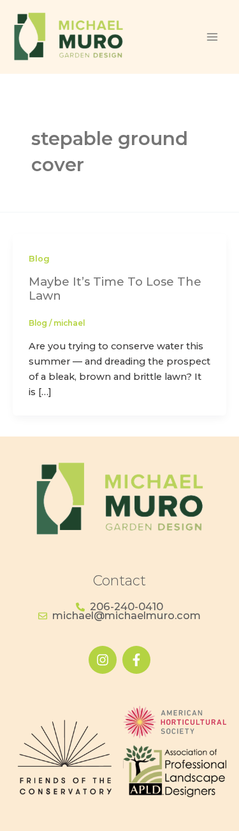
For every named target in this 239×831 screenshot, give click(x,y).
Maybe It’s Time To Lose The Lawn (115, 288)
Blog (39, 258)
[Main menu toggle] (212, 37)
